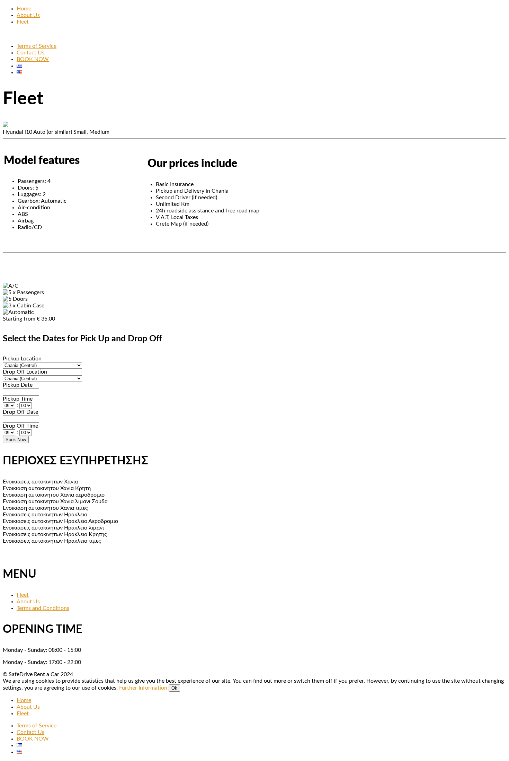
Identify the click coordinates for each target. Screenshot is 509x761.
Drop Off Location (25, 372)
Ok (174, 688)
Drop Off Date (20, 412)
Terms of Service (36, 46)
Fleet (23, 22)
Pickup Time (18, 399)
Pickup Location (22, 358)
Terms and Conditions (43, 608)
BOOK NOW (33, 59)
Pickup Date (18, 385)
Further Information (143, 688)
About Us (28, 15)
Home (24, 8)
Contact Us (30, 52)
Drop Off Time (20, 426)
